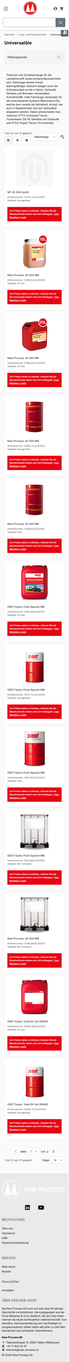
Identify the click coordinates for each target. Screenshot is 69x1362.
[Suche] (60, 22)
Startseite (9, 34)
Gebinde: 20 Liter (16, 366)
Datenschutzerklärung (15, 1242)
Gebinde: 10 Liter (16, 283)
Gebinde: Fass (14, 532)
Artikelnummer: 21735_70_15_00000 (26, 197)
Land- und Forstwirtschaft (32, 34)
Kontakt (6, 1271)
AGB (4, 1237)
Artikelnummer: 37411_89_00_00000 (26, 860)
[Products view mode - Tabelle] (27, 140)
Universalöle (57, 34)
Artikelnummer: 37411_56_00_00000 (26, 611)
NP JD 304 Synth (18, 192)
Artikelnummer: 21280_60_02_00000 (26, 363)
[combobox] (29, 22)
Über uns (7, 1228)
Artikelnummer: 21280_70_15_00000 (26, 445)
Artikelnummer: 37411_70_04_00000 (26, 694)
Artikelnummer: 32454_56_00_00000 (26, 1026)
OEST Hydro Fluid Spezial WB (26, 606)
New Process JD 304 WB (23, 275)
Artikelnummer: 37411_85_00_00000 (26, 777)
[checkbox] (8, 140)
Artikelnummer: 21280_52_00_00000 (26, 280)
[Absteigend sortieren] (62, 137)
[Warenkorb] (61, 8)
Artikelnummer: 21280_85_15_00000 (26, 528)
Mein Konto (8, 1266)
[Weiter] (53, 1152)
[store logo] (30, 8)
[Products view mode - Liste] (17, 140)
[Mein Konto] (55, 8)
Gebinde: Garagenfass (18, 200)
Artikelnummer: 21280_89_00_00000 (26, 943)
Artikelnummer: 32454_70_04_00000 (26, 1109)
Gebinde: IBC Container (19, 863)
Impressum (8, 1233)
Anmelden (8, 1290)
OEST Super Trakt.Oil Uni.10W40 (27, 1021)
